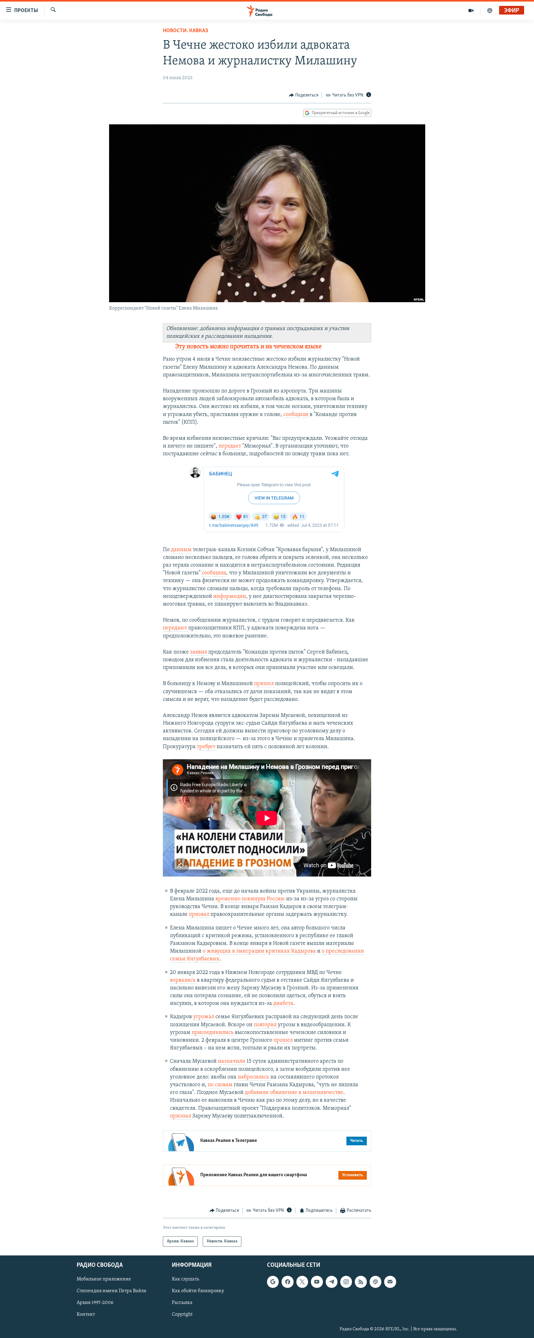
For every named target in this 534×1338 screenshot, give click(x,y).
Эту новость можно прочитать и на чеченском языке (248, 347)
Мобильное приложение (104, 1279)
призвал (199, 914)
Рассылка (182, 1303)
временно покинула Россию (250, 899)
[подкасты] (490, 10)
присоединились (213, 1033)
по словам (220, 1085)
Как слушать (185, 1279)
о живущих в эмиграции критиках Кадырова (259, 951)
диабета (283, 1003)
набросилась (254, 1077)
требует (207, 747)
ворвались (183, 980)
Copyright (182, 1314)
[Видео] (471, 10)
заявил (199, 652)
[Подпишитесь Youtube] (317, 1282)
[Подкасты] (375, 1282)
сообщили (295, 415)
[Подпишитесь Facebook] (287, 1282)
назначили (232, 1061)
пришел (264, 684)
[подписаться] (390, 1282)
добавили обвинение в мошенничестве (294, 1093)
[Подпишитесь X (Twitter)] (302, 1282)
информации (229, 596)
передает (229, 446)
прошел (283, 1040)
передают (175, 628)
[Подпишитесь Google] (273, 1282)
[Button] (304, 95)
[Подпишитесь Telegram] (331, 1282)
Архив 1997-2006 (95, 1303)
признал (180, 1116)
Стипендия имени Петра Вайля (111, 1291)
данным (181, 550)
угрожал (203, 1017)
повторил (265, 1025)
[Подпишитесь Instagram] (346, 1282)
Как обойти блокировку (198, 1291)
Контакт (86, 1314)
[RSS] (361, 1282)
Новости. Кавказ (185, 31)
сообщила (214, 573)
